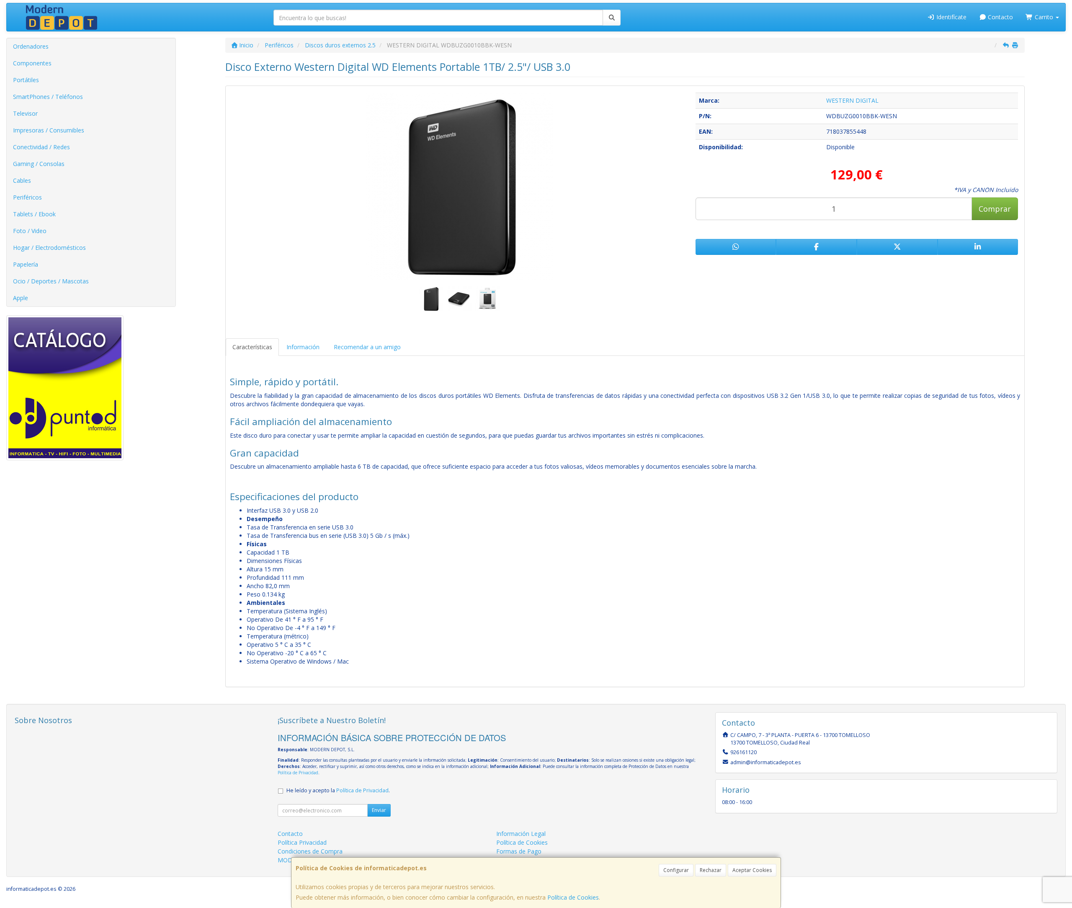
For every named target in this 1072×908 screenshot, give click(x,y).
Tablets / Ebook (34, 214)
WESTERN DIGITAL (852, 100)
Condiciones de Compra (310, 851)
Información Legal (521, 834)
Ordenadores (31, 46)
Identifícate (950, 17)
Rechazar (711, 870)
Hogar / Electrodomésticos (49, 248)
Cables (22, 180)
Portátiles (26, 80)
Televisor (25, 113)
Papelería (25, 264)
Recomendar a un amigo (367, 347)
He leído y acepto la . (338, 790)
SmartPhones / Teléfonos (48, 97)
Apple (20, 298)
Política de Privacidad (298, 773)
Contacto (999, 17)
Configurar (676, 870)
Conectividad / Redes (41, 147)
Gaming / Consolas (38, 164)
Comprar (995, 209)
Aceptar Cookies (752, 870)
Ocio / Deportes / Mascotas (51, 281)
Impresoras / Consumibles (48, 130)
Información (303, 347)
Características (252, 347)
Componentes (32, 63)
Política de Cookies (573, 897)
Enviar (379, 810)
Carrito (1044, 17)
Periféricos (27, 197)
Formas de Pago (518, 851)
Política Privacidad (302, 842)
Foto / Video (29, 231)
